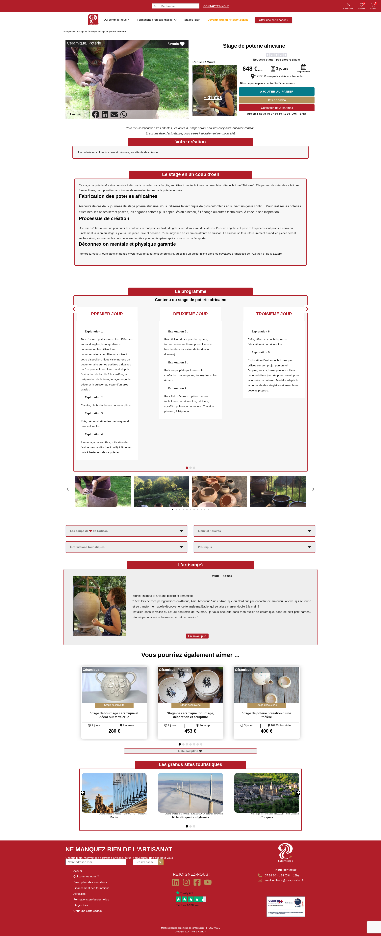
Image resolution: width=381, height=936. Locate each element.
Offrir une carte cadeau (88, 910)
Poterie (95, 43)
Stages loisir (81, 905)
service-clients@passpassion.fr (284, 880)
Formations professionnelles (91, 899)
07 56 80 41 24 (280, 113)
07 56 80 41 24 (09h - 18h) (282, 875)
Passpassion (70, 31)
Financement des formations (91, 888)
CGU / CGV (214, 928)
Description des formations (90, 882)
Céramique (91, 31)
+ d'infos (213, 97)
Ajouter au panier (277, 91)
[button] (95, 114)
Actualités (79, 893)
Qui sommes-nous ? (86, 876)
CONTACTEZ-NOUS (216, 6)
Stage (81, 31)
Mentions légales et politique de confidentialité (182, 928)
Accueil (77, 870)
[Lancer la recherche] (155, 6)
